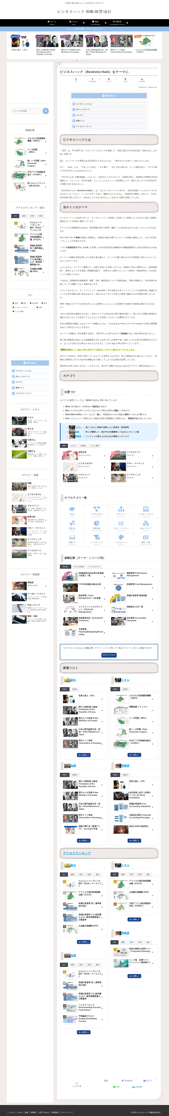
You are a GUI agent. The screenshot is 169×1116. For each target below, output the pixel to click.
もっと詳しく (84, 755)
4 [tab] (88, 60)
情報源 (125, 765)
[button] (46, 111)
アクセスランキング (84, 126)
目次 (107, 96)
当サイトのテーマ (83, 109)
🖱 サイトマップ (109, 655)
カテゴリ (79, 115)
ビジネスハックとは (84, 104)
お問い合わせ (44, 1112)
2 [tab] (81, 60)
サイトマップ (66, 1112)
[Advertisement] (109, 1057)
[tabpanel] (22, 45)
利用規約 (55, 1112)
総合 (73, 679)
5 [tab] (92, 60)
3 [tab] (84, 60)
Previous (8, 46)
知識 (73, 765)
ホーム (11, 1112)
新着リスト (80, 121)
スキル (125, 679)
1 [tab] (77, 60)
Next (160, 46)
